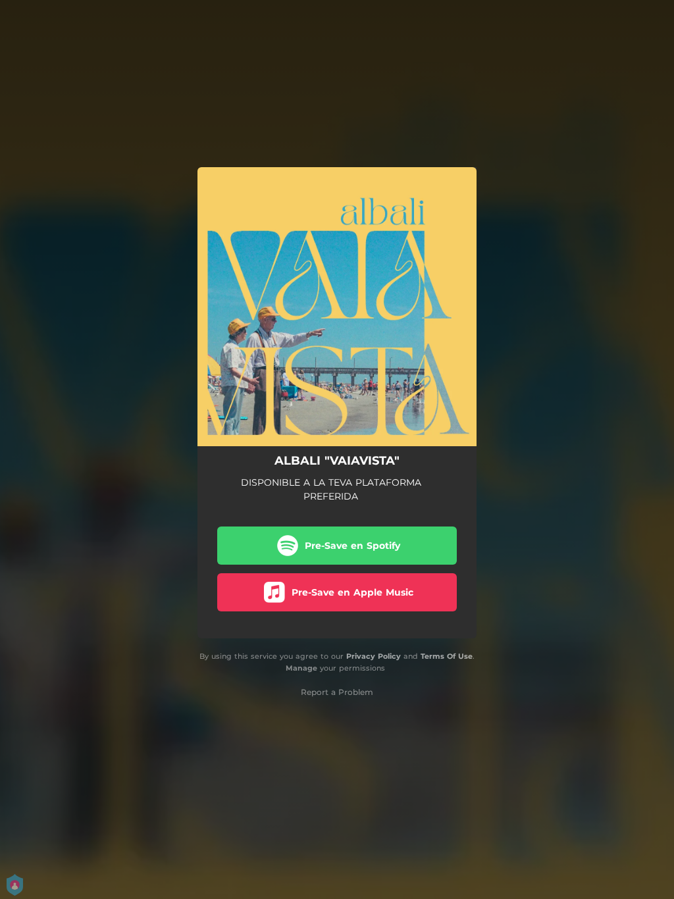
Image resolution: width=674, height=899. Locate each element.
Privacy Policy (373, 656)
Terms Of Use (447, 656)
